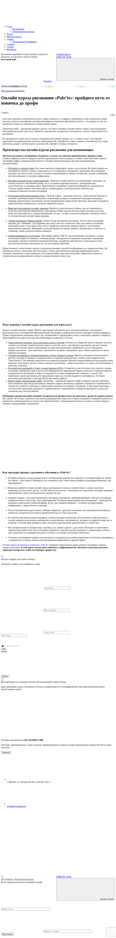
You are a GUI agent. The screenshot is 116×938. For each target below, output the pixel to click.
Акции (10, 39)
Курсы (10, 34)
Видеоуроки (18, 29)
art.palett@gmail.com (16, 806)
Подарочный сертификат (24, 42)
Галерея (10, 44)
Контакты (11, 49)
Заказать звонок (107, 79)
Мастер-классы (14, 36)
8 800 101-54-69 (63, 57)
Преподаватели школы (23, 31)
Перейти (48, 81)
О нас (9, 26)
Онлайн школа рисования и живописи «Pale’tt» (25, 545)
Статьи (10, 47)
